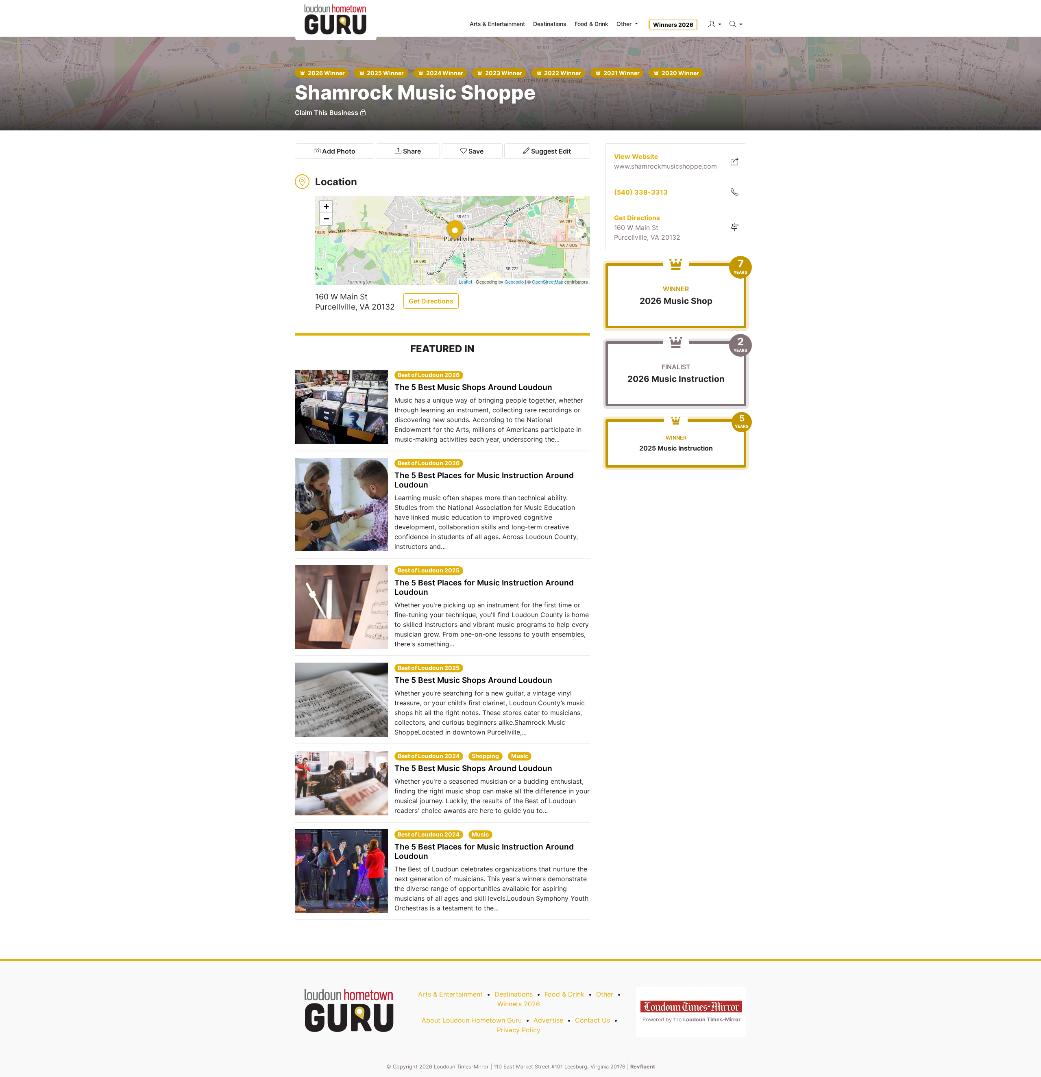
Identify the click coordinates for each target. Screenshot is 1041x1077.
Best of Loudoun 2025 (429, 570)
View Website (636, 156)
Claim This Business (327, 112)
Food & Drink (564, 994)
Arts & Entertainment (450, 994)
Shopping (485, 755)
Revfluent (642, 1067)
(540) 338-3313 (641, 192)
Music (519, 755)
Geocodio (514, 281)
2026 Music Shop (676, 301)
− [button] (326, 219)
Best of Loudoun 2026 (429, 374)
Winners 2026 (673, 24)
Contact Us (592, 1020)
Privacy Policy (518, 1030)
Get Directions (431, 301)
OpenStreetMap (547, 281)
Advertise (548, 1020)
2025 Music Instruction (676, 448)
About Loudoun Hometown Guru (472, 1020)
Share (411, 151)
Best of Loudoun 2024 (429, 755)
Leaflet (465, 281)
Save (475, 151)
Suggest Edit (550, 151)
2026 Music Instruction (676, 379)
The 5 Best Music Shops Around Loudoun (473, 387)
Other (604, 994)
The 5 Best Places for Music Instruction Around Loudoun (484, 480)
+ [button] (326, 207)
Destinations (513, 994)
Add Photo (337, 151)
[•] (446, 220)
